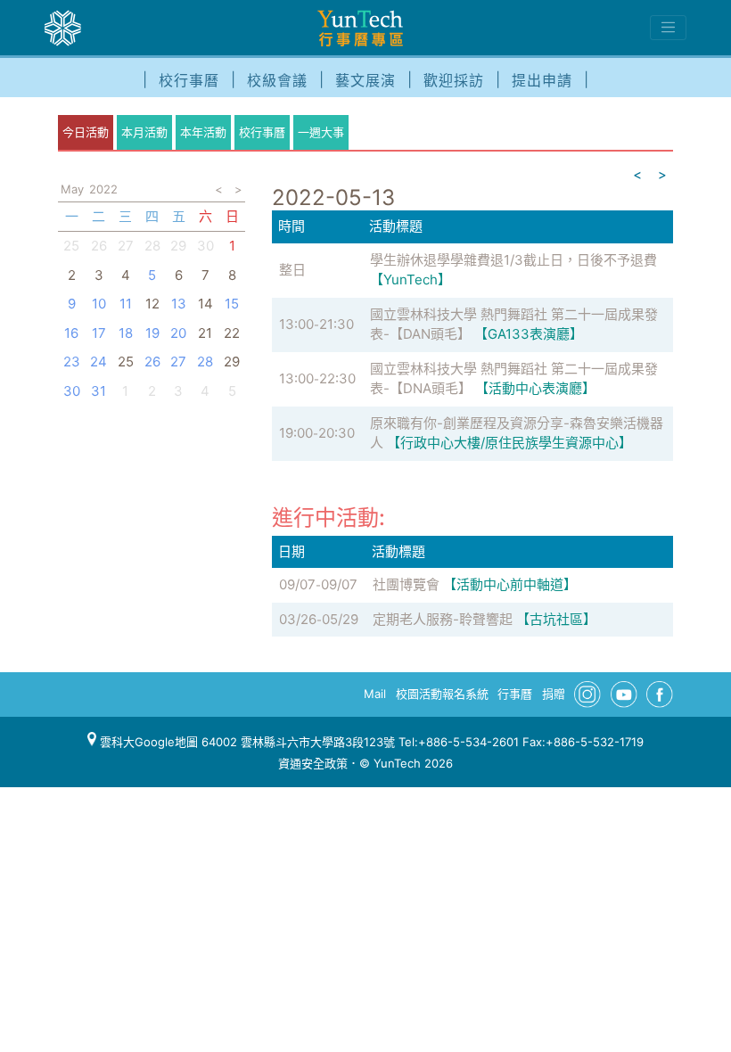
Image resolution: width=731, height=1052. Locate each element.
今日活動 (85, 132)
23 (71, 361)
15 (232, 303)
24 (98, 361)
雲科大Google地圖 (147, 742)
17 (99, 333)
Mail (375, 693)
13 (178, 303)
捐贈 (553, 693)
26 (99, 245)
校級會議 (277, 80)
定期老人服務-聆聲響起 (443, 619)
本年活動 (203, 132)
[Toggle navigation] (668, 27)
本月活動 (144, 132)
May (72, 189)
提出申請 (542, 80)
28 (152, 245)
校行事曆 (189, 80)
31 (98, 390)
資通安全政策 (313, 763)
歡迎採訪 (453, 80)
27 (126, 245)
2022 (103, 189)
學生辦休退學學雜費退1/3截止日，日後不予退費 (513, 259)
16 (71, 333)
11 (125, 303)
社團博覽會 (406, 584)
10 (99, 303)
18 (126, 333)
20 (178, 333)
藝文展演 (365, 80)
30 (205, 245)
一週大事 (321, 132)
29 (178, 245)
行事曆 (514, 693)
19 (152, 333)
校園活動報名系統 (442, 693)
